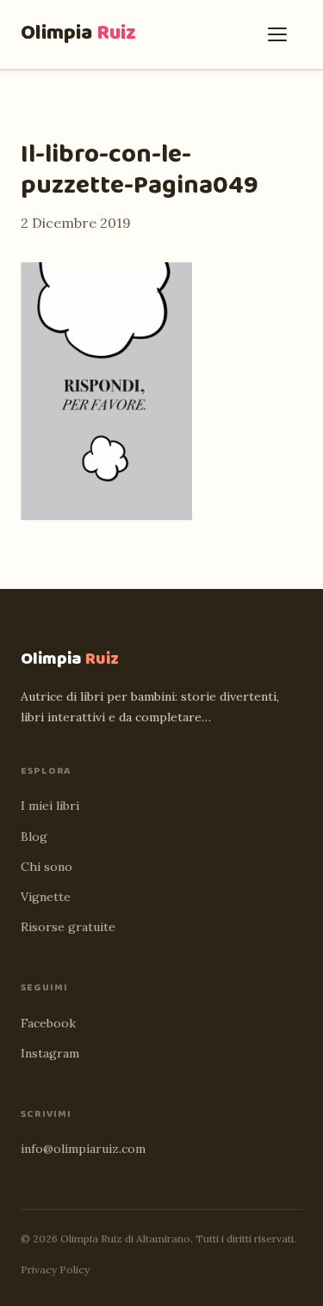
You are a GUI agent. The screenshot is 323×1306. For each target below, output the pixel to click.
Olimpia (78, 33)
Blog (34, 836)
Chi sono (46, 866)
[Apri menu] (281, 34)
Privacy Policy (55, 1269)
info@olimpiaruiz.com (83, 1148)
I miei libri (50, 805)
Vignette (46, 896)
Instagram (50, 1053)
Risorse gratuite (68, 927)
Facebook (48, 1023)
